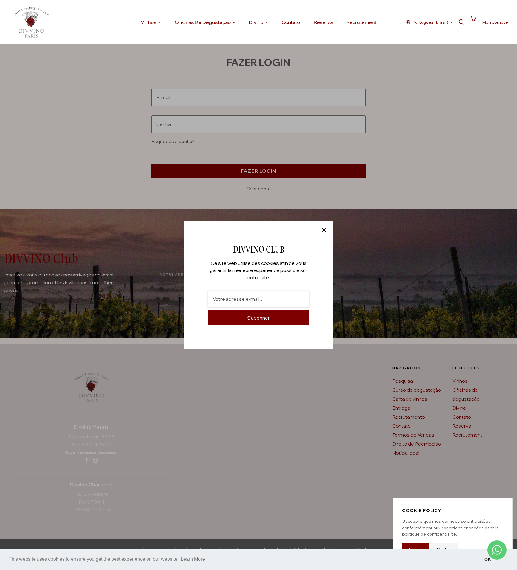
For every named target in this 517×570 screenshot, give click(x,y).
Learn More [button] (193, 559)
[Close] (324, 230)
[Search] (461, 22)
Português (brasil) (430, 22)
